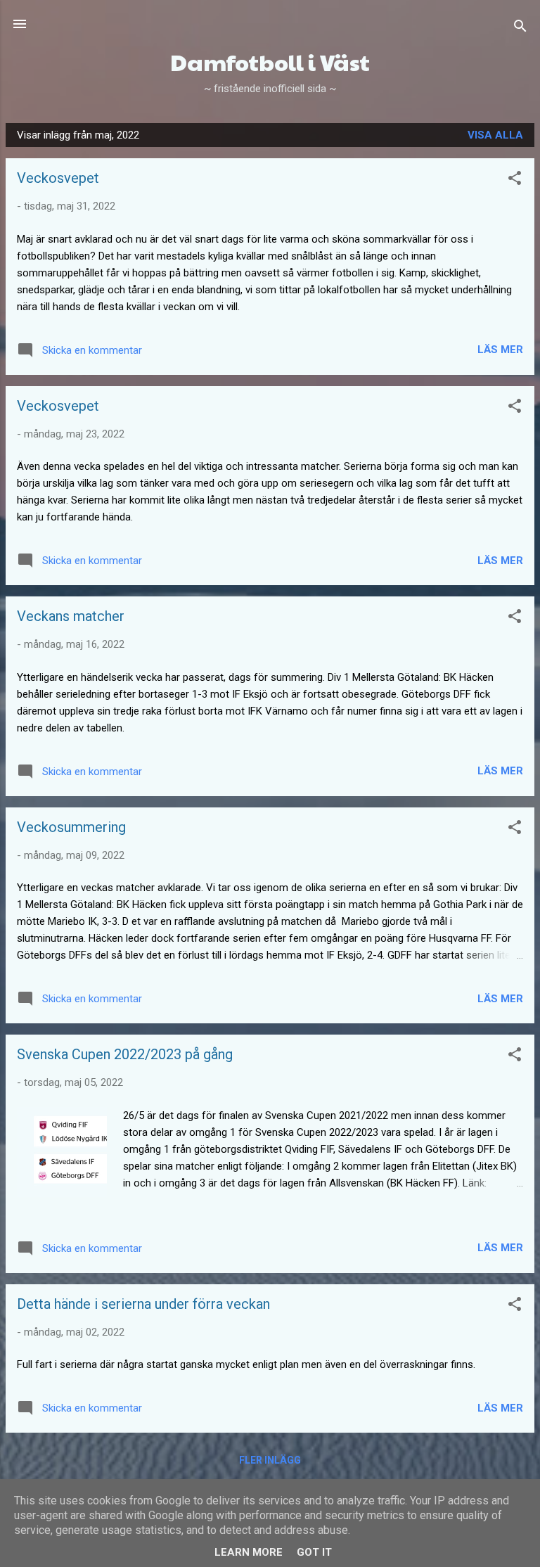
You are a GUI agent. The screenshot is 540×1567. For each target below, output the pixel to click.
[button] (514, 180)
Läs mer (500, 349)
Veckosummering (71, 827)
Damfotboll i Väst (270, 61)
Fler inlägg (270, 1460)
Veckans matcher (70, 616)
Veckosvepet (58, 178)
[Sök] (520, 28)
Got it (314, 1552)
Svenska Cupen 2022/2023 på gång (125, 1054)
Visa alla (495, 135)
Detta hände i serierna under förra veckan (143, 1304)
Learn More (248, 1552)
